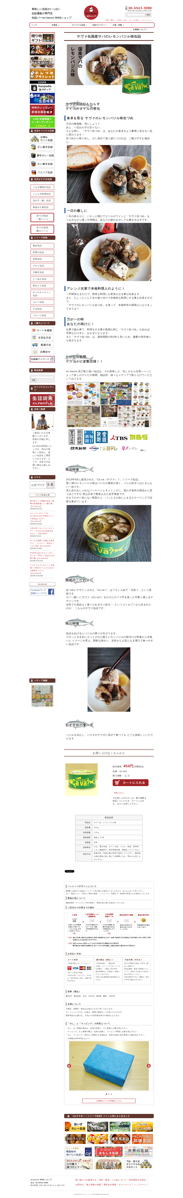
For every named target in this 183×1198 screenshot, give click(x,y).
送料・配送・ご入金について (112, 1180)
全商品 (55, 25)
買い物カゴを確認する (85, 1180)
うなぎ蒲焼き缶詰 (42, 187)
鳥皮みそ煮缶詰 (41, 207)
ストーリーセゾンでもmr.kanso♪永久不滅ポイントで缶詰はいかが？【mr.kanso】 (42, 517)
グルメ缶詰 (38, 266)
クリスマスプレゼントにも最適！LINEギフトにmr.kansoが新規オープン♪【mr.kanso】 (42, 569)
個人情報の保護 (93, 1185)
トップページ (140, 1185)
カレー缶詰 (38, 302)
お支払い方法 (121, 20)
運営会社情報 (110, 1185)
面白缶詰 (37, 245)
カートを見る (134, 20)
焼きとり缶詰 (39, 285)
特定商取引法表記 (137, 1180)
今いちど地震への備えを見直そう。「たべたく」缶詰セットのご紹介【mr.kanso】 (42, 543)
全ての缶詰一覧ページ (42, 217)
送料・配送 (110, 20)
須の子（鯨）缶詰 (42, 200)
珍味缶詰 (37, 259)
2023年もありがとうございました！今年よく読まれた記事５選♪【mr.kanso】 (42, 555)
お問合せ (79, 1185)
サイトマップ (125, 1185)
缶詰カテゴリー (99, 25)
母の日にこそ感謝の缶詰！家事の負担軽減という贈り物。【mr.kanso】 (42, 503)
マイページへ (147, 20)
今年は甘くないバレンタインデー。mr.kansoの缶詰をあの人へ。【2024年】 (42, 531)
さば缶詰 (37, 309)
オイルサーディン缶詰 (42, 294)
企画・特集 (118, 25)
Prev (69, 1066)
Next (149, 1066)
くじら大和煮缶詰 (42, 194)
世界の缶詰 (38, 252)
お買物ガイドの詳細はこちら (109, 1101)
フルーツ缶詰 (39, 315)
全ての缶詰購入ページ (42, 229)
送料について (119, 792)
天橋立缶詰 (38, 272)
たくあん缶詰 (39, 279)
